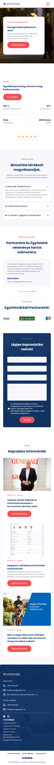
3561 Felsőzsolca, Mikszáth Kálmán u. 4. (22, 695)
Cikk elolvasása (19, 514)
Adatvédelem (28, 753)
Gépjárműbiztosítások (12, 740)
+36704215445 (12, 686)
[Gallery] (27, 318)
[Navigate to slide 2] (27, 291)
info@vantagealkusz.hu (16, 690)
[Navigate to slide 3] (33, 291)
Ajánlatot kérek (19, 58)
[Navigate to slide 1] (21, 291)
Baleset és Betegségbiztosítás (11, 736)
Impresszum (41, 753)
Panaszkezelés (14, 753)
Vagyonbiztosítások (11, 726)
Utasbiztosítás (9, 729)
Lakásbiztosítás (9, 723)
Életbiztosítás (9, 732)
